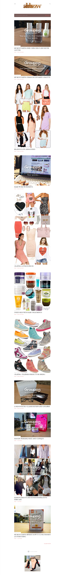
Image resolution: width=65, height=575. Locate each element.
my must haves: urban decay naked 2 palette (32, 77)
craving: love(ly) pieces (23, 266)
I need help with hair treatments (28, 312)
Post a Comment (20, 52)
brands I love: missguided (24, 149)
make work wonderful (23, 187)
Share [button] (15, 52)
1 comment (19, 501)
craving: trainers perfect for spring (29, 374)
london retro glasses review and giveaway (32, 406)
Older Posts (47, 543)
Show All (47, 15)
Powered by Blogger (33, 551)
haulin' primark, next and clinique (29, 439)
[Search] (50, 3)
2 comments (19, 440)
